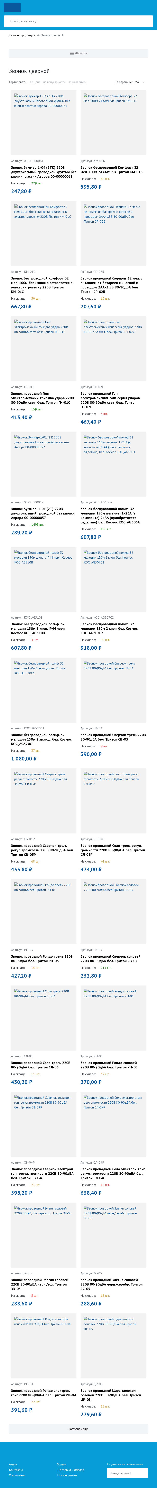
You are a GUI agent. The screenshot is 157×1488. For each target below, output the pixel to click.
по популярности (54, 82)
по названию (77, 82)
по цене (35, 82)
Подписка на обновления (125, 1464)
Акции (13, 1464)
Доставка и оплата (70, 1470)
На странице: (124, 82)
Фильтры (80, 53)
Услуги (61, 1464)
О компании (17, 1475)
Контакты (16, 1470)
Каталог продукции (22, 35)
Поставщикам (67, 1475)
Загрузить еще (78, 1429)
